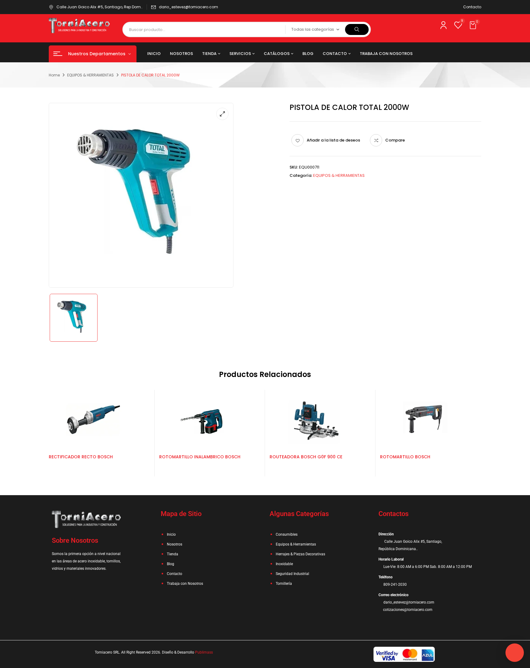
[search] (357, 29)
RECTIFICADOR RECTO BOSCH (81, 457)
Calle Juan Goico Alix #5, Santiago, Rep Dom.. (99, 7)
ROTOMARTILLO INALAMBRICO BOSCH (199, 457)
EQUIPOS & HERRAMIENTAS (90, 75)
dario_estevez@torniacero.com (188, 7)
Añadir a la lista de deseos (333, 140)
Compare (395, 140)
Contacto (472, 7)
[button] (473, 25)
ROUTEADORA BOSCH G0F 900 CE (306, 457)
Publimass (204, 652)
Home (54, 75)
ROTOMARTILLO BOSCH (405, 457)
